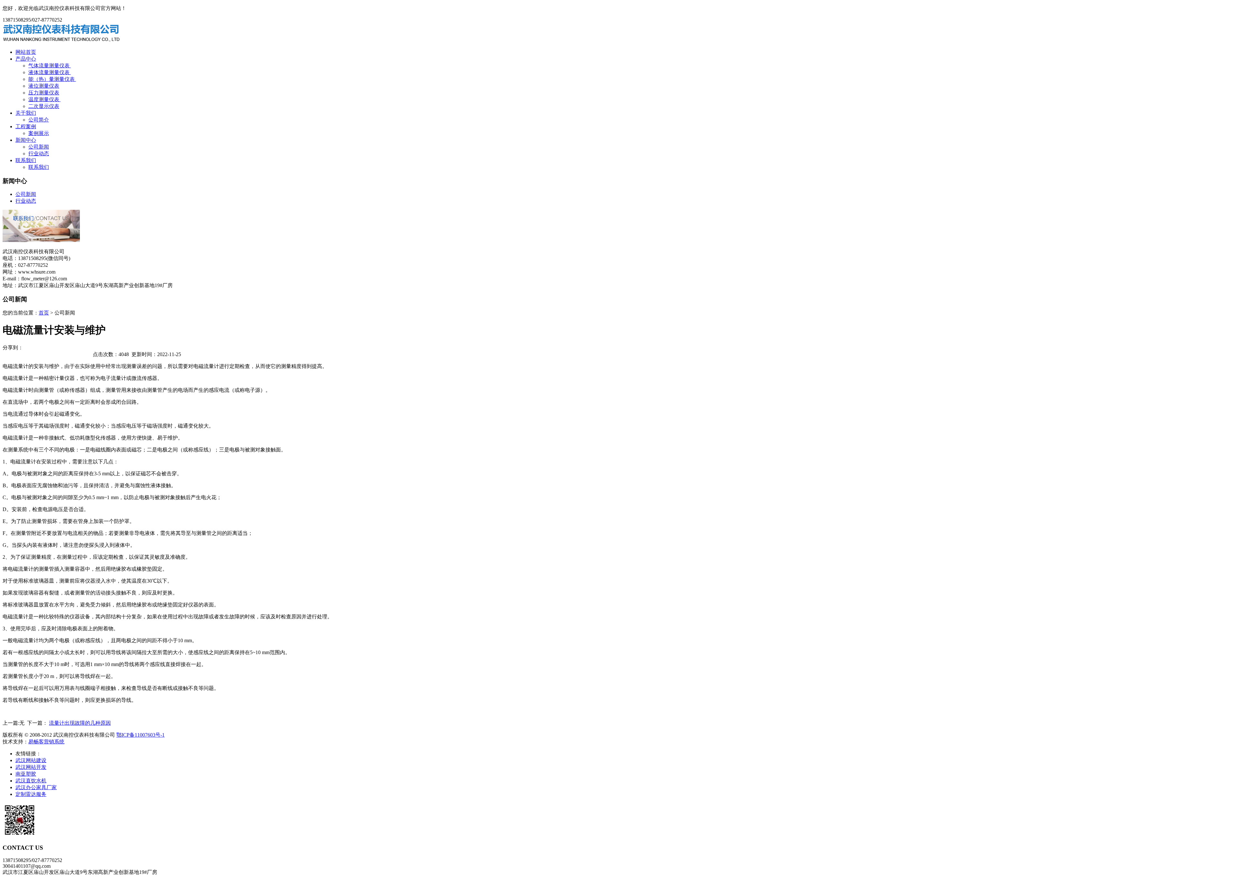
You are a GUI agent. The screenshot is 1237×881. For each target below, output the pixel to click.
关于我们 (25, 113)
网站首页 (25, 52)
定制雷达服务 (30, 794)
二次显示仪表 (43, 106)
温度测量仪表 (44, 99)
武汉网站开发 (30, 767)
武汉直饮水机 (30, 780)
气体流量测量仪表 (49, 65)
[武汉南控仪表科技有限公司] (61, 41)
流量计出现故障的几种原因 (80, 723)
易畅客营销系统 (46, 741)
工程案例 (25, 126)
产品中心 (25, 59)
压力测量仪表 (43, 92)
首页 (44, 312)
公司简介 (38, 119)
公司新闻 (38, 147)
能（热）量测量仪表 (52, 79)
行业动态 (38, 153)
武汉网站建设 (30, 760)
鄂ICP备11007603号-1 (140, 735)
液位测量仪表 (43, 86)
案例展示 (38, 133)
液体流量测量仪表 (49, 72)
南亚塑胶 (25, 774)
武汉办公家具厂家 (36, 787)
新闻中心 (25, 140)
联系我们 (25, 160)
